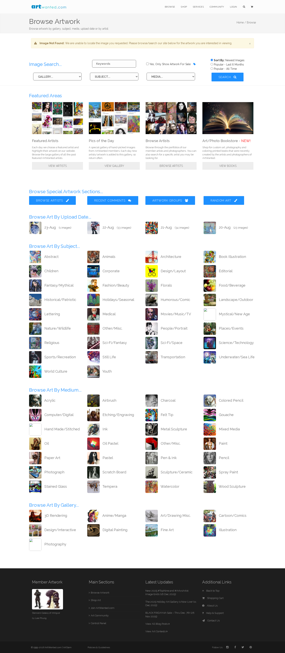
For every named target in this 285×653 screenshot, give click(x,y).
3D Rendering (55, 515)
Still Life (109, 357)
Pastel (107, 458)
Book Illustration (232, 257)
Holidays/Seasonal (118, 300)
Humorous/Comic (175, 300)
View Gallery (114, 165)
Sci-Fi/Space (171, 343)
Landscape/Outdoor (235, 300)
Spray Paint (228, 472)
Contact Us (213, 620)
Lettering (51, 314)
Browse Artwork (100, 592)
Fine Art (167, 530)
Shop (184, 6)
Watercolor (169, 486)
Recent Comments (110, 200)
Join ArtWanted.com (102, 607)
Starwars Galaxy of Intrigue (46, 613)
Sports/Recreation (59, 357)
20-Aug (233, 227)
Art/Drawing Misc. (175, 515)
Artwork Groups (167, 200)
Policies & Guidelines (99, 647)
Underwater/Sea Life (236, 357)
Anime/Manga (114, 515)
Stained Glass (55, 486)
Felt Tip (166, 415)
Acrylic (49, 400)
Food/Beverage (231, 285)
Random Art (221, 200)
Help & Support (215, 613)
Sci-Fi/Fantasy (114, 343)
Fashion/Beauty (115, 285)
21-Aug (174, 227)
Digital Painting (114, 530)
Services (198, 6)
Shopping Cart (215, 598)
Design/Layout (173, 271)
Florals (166, 285)
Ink (105, 429)
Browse (170, 6)
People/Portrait (173, 328)
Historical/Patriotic (59, 300)
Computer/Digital (58, 415)
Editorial (225, 271)
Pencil (223, 458)
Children (50, 271)
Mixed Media (229, 429)
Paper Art (51, 458)
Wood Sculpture (232, 486)
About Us (212, 605)
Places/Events (231, 328)
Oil (46, 443)
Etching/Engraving (118, 415)
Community (217, 6)
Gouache (226, 415)
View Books (228, 165)
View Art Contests (155, 631)
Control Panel (98, 623)
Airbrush (109, 400)
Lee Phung (41, 618)
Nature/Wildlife (57, 328)
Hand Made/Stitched (61, 429)
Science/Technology (236, 343)
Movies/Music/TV (175, 314)
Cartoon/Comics (232, 515)
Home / (241, 22)
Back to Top (212, 590)
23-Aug (57, 227)
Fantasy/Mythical (58, 285)
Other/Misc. (112, 328)
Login (233, 6)
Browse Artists (171, 165)
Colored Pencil (230, 400)
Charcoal (167, 400)
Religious (51, 343)
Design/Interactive (59, 530)
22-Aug (116, 227)
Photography (54, 544)
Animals (108, 257)
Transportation (172, 357)
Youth (107, 371)
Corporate (111, 271)
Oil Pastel (110, 443)
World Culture (55, 371)
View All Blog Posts (156, 623)
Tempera (109, 486)
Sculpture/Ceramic (176, 472)
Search (225, 77)
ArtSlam (67, 647)
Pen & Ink (168, 458)
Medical (109, 314)
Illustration (227, 530)
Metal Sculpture (173, 429)
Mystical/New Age (234, 314)
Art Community (100, 615)
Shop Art (96, 600)
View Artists (57, 165)
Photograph (53, 472)
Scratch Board (114, 472)
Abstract (51, 257)
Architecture (170, 257)
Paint (222, 443)
